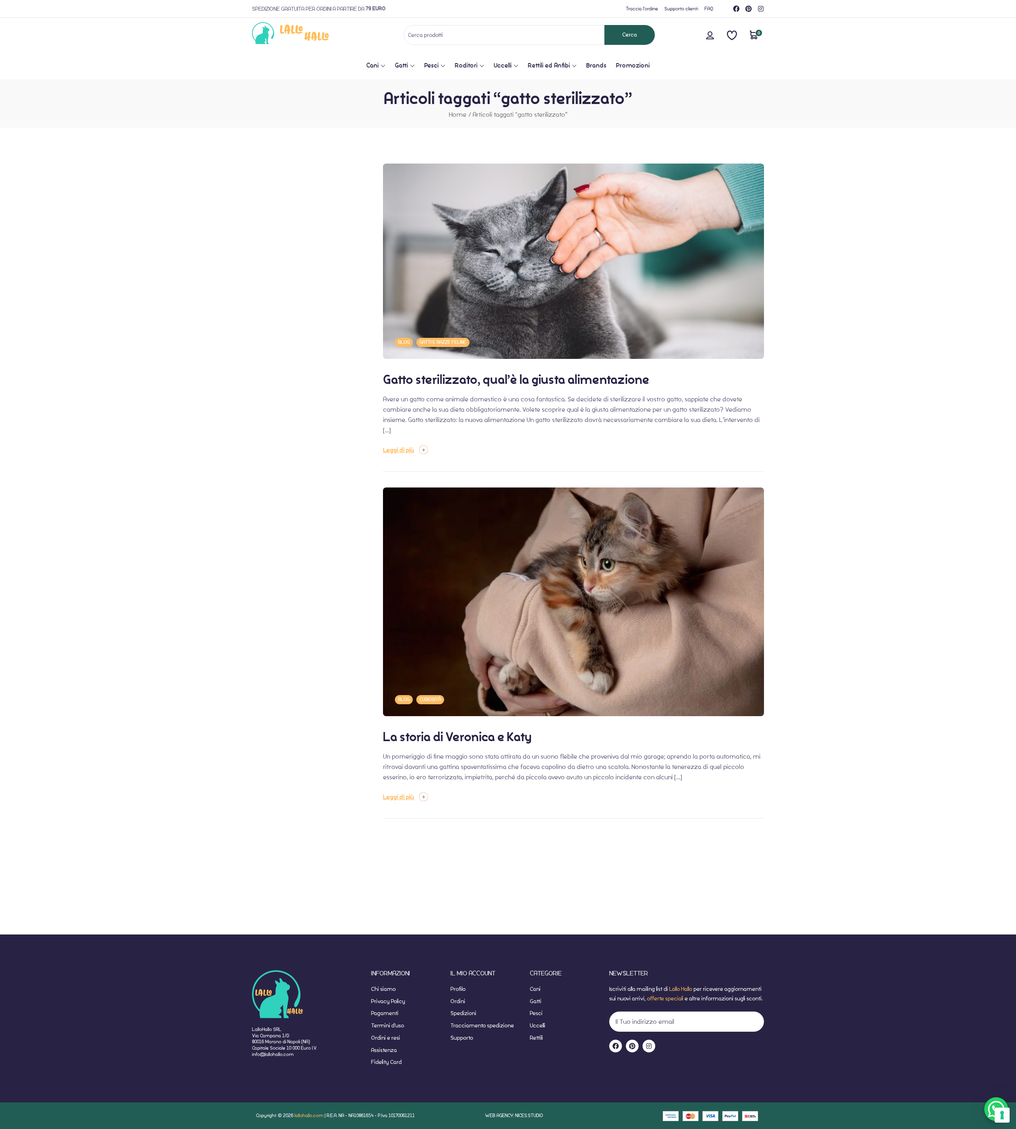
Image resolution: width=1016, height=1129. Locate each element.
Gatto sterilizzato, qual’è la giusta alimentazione (516, 380)
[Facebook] (736, 9)
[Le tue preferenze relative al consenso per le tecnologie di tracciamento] (1002, 1115)
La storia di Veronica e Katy (457, 737)
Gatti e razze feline (442, 342)
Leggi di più (398, 450)
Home (457, 114)
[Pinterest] (748, 9)
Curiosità (430, 699)
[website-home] (303, 35)
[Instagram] (761, 9)
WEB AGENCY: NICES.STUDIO (514, 1115)
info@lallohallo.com (273, 1054)
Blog (404, 342)
